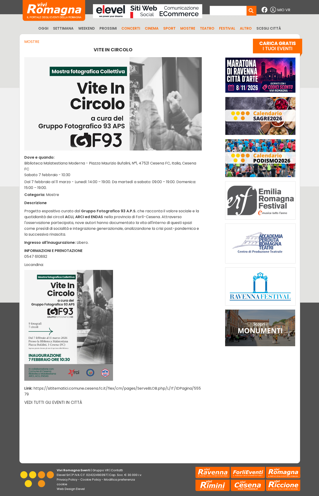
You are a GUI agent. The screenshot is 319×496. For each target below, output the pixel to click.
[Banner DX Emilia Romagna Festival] (260, 220)
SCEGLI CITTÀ (268, 28)
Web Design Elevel (71, 489)
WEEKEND (86, 28)
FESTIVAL (227, 28)
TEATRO (207, 28)
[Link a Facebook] (265, 10)
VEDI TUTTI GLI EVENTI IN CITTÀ (53, 402)
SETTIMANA (63, 28)
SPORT (169, 28)
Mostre (31, 41)
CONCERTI (130, 28)
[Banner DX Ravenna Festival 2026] (260, 306)
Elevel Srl (63, 475)
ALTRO (246, 28)
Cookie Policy (90, 479)
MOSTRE (187, 28)
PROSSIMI (108, 28)
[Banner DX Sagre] (260, 136)
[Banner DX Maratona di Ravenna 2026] (260, 94)
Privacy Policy (67, 479)
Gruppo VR (100, 470)
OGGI (43, 28)
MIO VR (283, 10)
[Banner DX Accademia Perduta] (260, 264)
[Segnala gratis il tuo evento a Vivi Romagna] (277, 49)
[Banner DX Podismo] (260, 178)
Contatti (117, 470)
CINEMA (152, 28)
